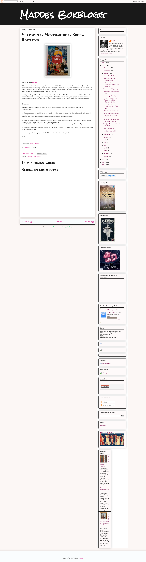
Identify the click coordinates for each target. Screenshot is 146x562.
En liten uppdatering (109, 96)
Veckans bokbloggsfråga (111, 89)
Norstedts (27, 147)
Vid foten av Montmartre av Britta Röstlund (111, 120)
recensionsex (37, 156)
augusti (106, 137)
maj (105, 145)
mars (105, 150)
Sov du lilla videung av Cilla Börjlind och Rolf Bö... (110, 106)
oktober (106, 73)
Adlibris (32, 143)
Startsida (59, 222)
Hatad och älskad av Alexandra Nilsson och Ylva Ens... (111, 84)
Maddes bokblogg (111, 312)
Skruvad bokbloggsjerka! (105, 489)
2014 (104, 162)
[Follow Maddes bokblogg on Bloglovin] (108, 176)
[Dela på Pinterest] (46, 154)
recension (30, 156)
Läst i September (108, 128)
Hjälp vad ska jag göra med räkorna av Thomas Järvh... (110, 100)
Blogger (81, 558)
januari (106, 156)
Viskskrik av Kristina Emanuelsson (109, 79)
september (107, 134)
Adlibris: (34, 82)
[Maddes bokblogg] (106, 363)
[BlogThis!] (40, 154)
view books (121, 321)
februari (106, 153)
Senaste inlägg (27, 222)
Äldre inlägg (89, 222)
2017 (104, 63)
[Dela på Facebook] (44, 154)
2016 (104, 65)
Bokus (37, 143)
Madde (113, 41)
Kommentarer (106, 405)
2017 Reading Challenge (112, 310)
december (107, 68)
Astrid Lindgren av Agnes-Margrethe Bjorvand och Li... (111, 115)
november (107, 71)
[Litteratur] (103, 350)
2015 (104, 159)
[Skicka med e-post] (38, 154)
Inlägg (104, 402)
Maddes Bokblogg (62, 14)
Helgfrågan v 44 (106, 432)
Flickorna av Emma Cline (111, 111)
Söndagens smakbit (109, 131)
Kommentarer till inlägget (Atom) (62, 227)
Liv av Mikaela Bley (109, 76)
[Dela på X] (42, 154)
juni (105, 142)
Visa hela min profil (106, 54)
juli (105, 140)
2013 (104, 165)
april (105, 148)
